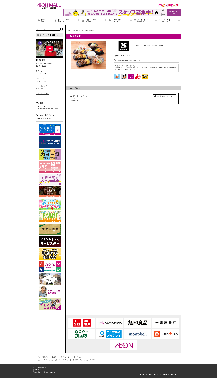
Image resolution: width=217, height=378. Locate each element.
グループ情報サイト (43, 357)
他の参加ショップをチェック (166, 96)
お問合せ (78, 357)
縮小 (47, 35)
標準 (53, 35)
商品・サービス (42, 360)
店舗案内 (54, 357)
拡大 (58, 35)
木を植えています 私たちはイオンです (83, 360)
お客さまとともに (54, 360)
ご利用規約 (66, 360)
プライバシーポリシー (66, 357)
